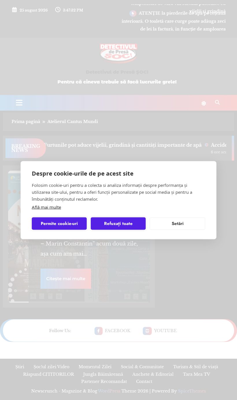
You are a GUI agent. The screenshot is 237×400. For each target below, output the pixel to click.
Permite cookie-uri (59, 223)
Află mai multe (46, 207)
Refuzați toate (118, 223)
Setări (178, 223)
